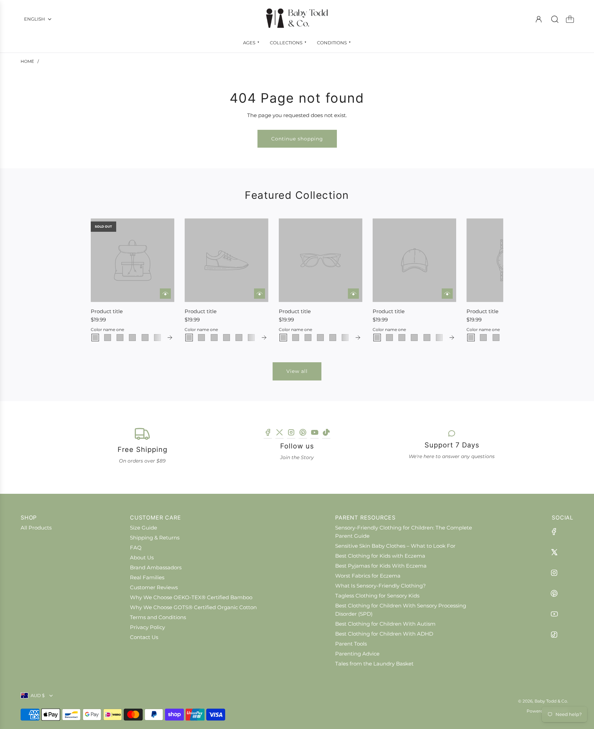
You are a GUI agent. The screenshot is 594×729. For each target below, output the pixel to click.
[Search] (554, 19)
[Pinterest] (303, 433)
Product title (107, 311)
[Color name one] (95, 337)
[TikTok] (326, 433)
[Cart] (570, 19)
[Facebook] (268, 433)
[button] (107, 280)
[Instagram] (291, 433)
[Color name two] (107, 337)
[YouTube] (314, 433)
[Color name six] (157, 337)
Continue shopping (297, 139)
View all (297, 371)
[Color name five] (145, 337)
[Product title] (132, 260)
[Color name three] (120, 337)
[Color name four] (132, 337)
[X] (279, 433)
